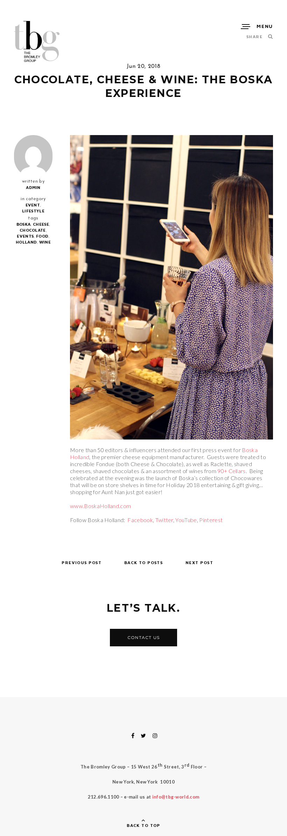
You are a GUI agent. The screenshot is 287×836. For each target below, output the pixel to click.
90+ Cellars (231, 471)
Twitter (164, 520)
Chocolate (33, 230)
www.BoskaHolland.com (100, 506)
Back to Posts (143, 562)
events (25, 236)
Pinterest (211, 520)
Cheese (41, 224)
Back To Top (143, 825)
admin (33, 187)
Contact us (143, 637)
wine (45, 242)
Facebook (140, 520)
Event (33, 205)
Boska (23, 224)
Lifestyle (33, 210)
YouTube (186, 520)
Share (254, 36)
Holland (26, 242)
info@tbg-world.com (176, 797)
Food (42, 236)
